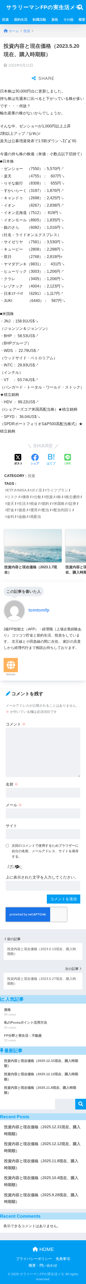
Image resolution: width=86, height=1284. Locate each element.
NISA (22, 490)
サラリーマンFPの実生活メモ (43, 7)
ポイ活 (36, 490)
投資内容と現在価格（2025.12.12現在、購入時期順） (42, 1147)
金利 (10, 517)
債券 (25, 497)
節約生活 (20, 19)
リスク (12, 497)
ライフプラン (57, 490)
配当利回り (63, 510)
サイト (11, 826)
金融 (22, 517)
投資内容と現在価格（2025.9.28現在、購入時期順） (41, 1198)
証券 (72, 503)
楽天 (10, 503)
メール (14, 805)
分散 (37, 497)
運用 (34, 510)
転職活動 (39, 19)
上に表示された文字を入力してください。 (42, 877)
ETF (10, 490)
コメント (16, 724)
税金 (34, 503)
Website (11, 674)
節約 (45, 503)
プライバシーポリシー (34, 1259)
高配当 (35, 517)
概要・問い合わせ (43, 1265)
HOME (46, 1249)
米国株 (59, 503)
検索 (80, 1104)
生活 (22, 503)
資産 (22, 510)
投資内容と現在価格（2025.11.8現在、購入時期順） (41, 1164)
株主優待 (72, 497)
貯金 (10, 510)
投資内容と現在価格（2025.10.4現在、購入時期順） (41, 1181)
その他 (68, 19)
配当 (45, 510)
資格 (54, 19)
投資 (5, 19)
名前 (12, 784)
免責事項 (63, 1259)
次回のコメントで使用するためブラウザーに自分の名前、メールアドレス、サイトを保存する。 (45, 851)
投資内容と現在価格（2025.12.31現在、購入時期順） (42, 1130)
